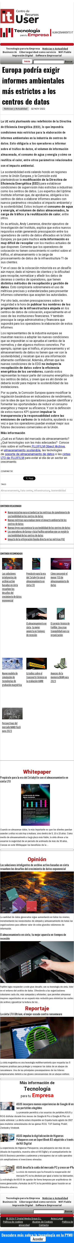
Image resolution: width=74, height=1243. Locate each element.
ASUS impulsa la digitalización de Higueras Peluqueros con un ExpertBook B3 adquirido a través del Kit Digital (44, 1139)
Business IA (10, 52)
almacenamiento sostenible (22, 450)
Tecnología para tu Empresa (23, 48)
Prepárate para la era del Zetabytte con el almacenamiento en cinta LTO (34, 779)
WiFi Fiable (64, 52)
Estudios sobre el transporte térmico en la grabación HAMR (36, 677)
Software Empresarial (48, 55)
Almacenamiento (10, 490)
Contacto (44, 1225)
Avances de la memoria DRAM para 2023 (60, 677)
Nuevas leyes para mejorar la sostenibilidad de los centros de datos (39, 527)
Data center (26, 490)
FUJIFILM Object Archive (48, 446)
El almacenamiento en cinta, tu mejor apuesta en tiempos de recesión (33, 936)
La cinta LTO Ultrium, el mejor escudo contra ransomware (31, 1014)
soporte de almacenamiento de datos (29, 454)
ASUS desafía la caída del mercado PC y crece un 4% (45, 1167)
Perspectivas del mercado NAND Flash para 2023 (11, 727)
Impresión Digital (22, 55)
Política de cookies (13, 1222)
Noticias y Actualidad (55, 48)
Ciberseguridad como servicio (37, 52)
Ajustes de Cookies (42, 1222)
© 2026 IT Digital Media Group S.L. (24, 1218)
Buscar (68, 61)
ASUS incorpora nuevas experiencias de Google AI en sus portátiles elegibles (45, 1106)
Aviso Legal (57, 1218)
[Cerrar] (72, 1235)
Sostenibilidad (58, 490)
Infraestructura (42, 490)
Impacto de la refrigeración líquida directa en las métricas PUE (36, 539)
